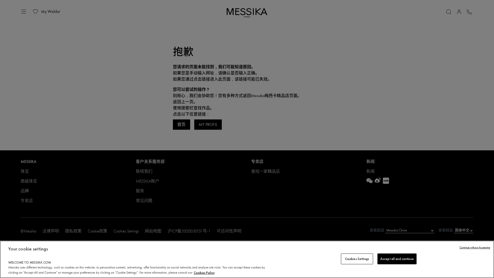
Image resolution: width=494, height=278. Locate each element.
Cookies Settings (357, 259)
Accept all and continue (397, 259)
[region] (247, 259)
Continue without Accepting (475, 247)
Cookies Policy (204, 272)
